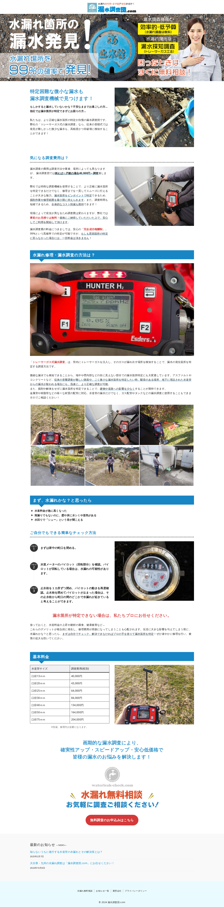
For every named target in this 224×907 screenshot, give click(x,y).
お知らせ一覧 (102, 890)
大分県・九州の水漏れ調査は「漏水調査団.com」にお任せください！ (72, 863)
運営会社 (117, 890)
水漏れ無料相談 (85, 890)
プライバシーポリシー (136, 890)
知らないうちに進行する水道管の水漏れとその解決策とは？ (66, 852)
